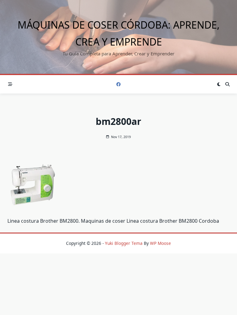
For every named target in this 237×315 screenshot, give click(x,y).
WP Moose (160, 243)
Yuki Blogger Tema (124, 243)
